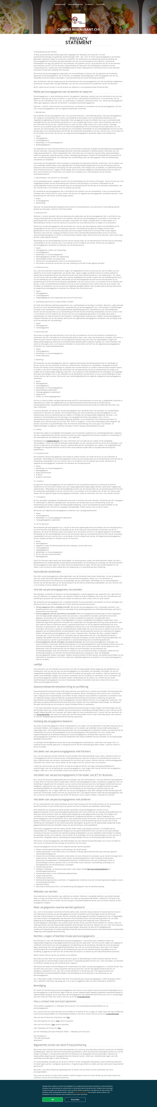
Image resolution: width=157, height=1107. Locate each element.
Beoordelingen (76, 4)
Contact (89, 4)
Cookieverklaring (52, 441)
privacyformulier (43, 714)
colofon (100, 4)
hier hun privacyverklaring (97, 869)
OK (52, 1099)
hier (68, 1017)
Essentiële (75, 1099)
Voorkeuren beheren (81, 1092)
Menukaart (60, 4)
